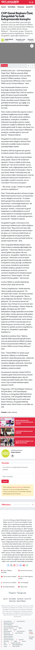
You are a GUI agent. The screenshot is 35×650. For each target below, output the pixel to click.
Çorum (3, 7)
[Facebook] (8, 565)
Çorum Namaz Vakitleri (9, 576)
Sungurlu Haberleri (16, 643)
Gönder (5, 481)
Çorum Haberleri (7, 624)
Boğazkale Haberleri (8, 623)
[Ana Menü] (32, 2)
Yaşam (5, 646)
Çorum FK (29, 7)
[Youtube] (23, 565)
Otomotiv (21, 639)
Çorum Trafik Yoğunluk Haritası (25, 577)
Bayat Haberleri (21, 621)
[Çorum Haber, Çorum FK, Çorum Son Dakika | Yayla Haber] (10, 2)
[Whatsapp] (27, 565)
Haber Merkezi (15, 452)
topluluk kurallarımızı (17, 487)
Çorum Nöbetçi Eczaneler (6, 571)
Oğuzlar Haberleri (8, 636)
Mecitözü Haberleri (8, 634)
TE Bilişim (31, 633)
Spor (4, 643)
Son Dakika (11, 7)
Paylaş (5, 65)
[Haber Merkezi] (5, 453)
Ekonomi (5, 629)
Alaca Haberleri (7, 621)
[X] (11, 565)
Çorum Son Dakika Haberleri (10, 626)
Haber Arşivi (23, 587)
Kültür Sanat (6, 633)
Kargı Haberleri (21, 631)
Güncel (14, 629)
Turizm (5, 644)
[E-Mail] (12, 456)
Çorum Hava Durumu (27, 570)
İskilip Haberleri (7, 631)
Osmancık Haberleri (8, 639)
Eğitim (20, 628)
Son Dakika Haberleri (9, 587)
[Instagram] (17, 565)
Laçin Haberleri (19, 633)
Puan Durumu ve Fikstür (9, 582)
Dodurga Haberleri (8, 628)
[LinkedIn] (20, 565)
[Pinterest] (14, 565)
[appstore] (12, 593)
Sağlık (15, 641)
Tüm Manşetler (24, 582)
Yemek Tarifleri (16, 646)
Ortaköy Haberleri (8, 638)
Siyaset (24, 641)
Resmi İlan (12, 601)
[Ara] (30, 2)
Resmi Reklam (21, 601)
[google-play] (22, 593)
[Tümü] (33, 504)
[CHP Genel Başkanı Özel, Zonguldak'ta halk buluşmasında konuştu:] (17, 53)
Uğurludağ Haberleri (17, 644)
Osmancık (20, 7)
